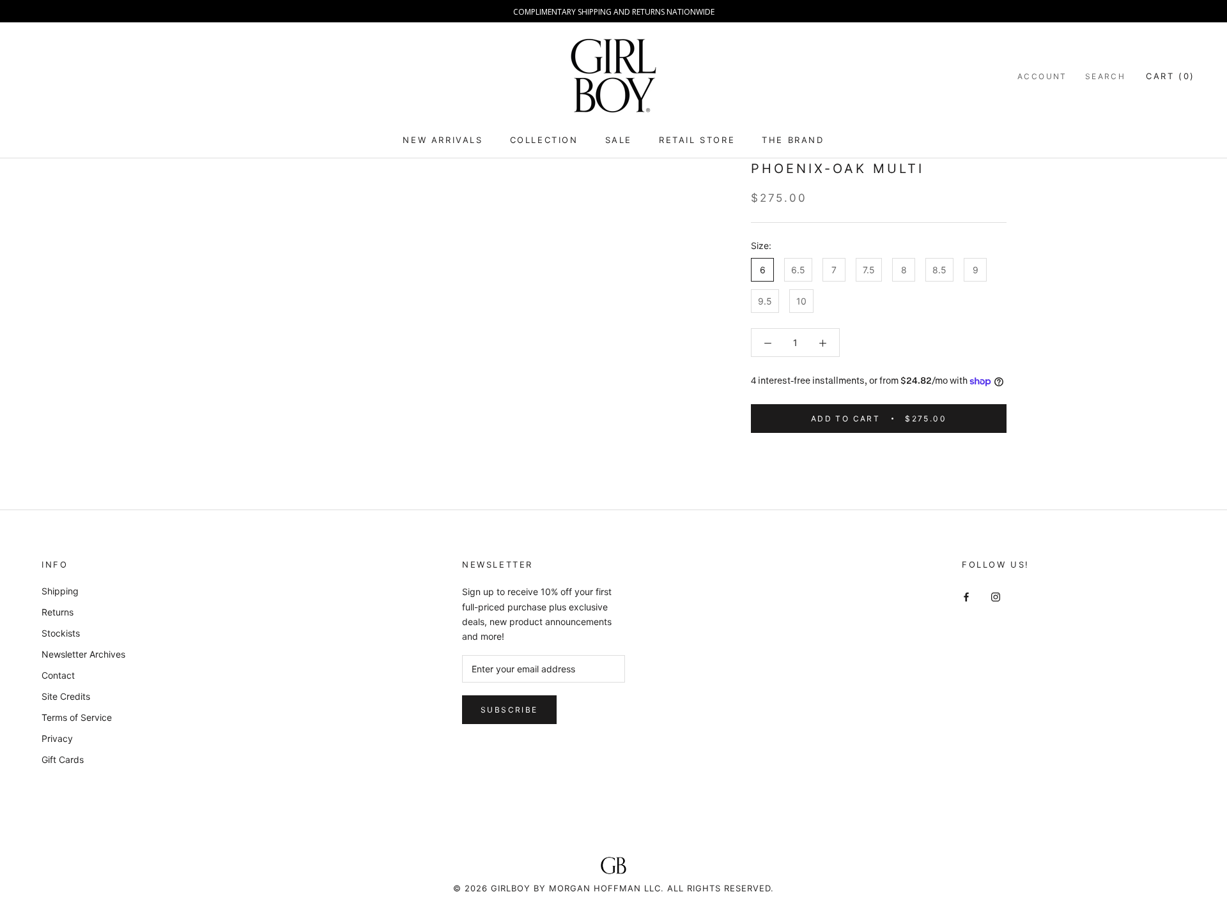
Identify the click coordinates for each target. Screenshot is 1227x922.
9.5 (765, 301)
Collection (544, 140)
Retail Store (697, 140)
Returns (57, 612)
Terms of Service (77, 717)
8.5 (939, 269)
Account (1042, 76)
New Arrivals (442, 140)
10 (801, 301)
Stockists (61, 633)
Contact (58, 675)
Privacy (57, 738)
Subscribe (509, 709)
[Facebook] (966, 595)
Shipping (60, 591)
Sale (618, 140)
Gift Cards (63, 759)
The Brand (793, 140)
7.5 (869, 269)
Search (1105, 76)
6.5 (798, 269)
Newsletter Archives (83, 654)
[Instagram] (995, 595)
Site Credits (66, 696)
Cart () (1170, 76)
